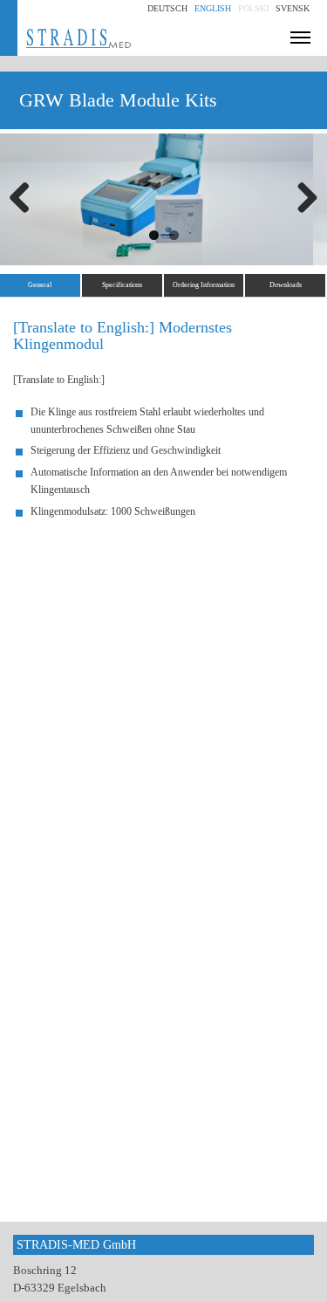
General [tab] (39, 285)
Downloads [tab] (285, 285)
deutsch (167, 8)
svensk (293, 8)
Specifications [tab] (122, 285)
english (212, 8)
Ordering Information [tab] (204, 285)
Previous (26, 199)
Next (300, 199)
